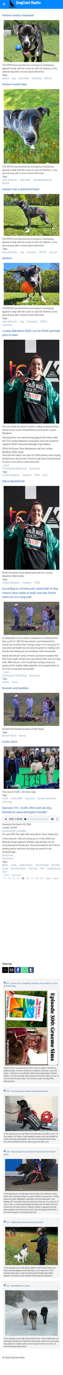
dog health (23, 78)
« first (6, 875)
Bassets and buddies (15, 688)
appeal (5, 78)
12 (9, 878)
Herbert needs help (14, 84)
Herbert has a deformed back (20, 189)
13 (13, 878)
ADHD (5, 865)
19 (41, 878)
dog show (30, 798)
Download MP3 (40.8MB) (14, 831)
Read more (34, 468)
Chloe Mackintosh (13, 481)
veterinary (7, 325)
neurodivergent (18, 868)
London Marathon (10, 475)
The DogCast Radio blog (14, 468)
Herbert (7, 258)
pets (45, 475)
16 (27, 878)
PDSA (37, 475)
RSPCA (48, 78)
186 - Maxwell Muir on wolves (18, 1286)
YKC (42, 868)
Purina (15, 682)
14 (18, 878)
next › (48, 878)
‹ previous (16, 875)
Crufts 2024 (9, 741)
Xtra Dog (33, 868)
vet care (53, 252)
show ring (7, 802)
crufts (5, 798)
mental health (42, 865)
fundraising (32, 321)
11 (4, 878)
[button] (5, 970)
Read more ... (9, 855)
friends (5, 682)
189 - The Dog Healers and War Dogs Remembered (27, 1091)
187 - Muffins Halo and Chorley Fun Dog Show (24, 1222)
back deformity (9, 180)
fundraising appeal (42, 180)
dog (14, 78)
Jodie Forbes (26, 865)
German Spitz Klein (47, 798)
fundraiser (37, 78)
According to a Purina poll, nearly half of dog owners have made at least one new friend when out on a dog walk (30, 593)
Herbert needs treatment (18, 15)
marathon (27, 475)
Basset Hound (9, 735)
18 (36, 878)
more (6, 465)
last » (56, 878)
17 (32, 878)
